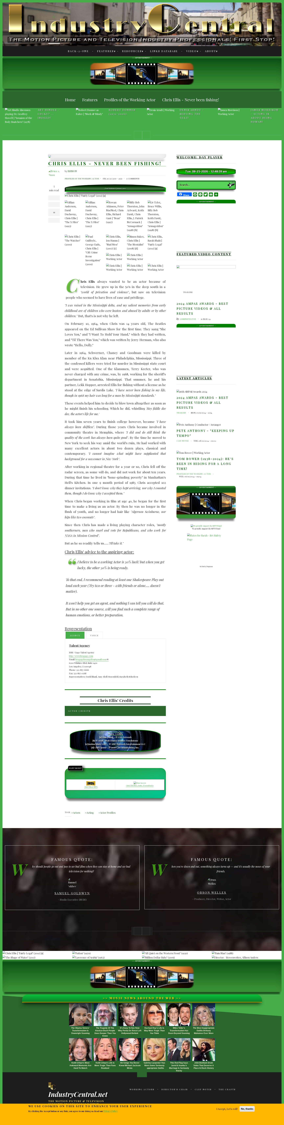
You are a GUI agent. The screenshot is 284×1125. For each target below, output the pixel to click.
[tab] (115, 711)
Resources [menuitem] (130, 51)
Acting (90, 812)
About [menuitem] (208, 51)
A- (54, 17)
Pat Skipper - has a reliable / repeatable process (265, 115)
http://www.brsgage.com (81, 655)
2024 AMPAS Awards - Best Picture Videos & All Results (202, 308)
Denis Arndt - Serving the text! (121, 114)
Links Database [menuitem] (164, 51)
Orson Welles (211, 893)
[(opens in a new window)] (206, 525)
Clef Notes (183, 440)
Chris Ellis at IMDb (90, 787)
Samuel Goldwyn (72, 893)
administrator (188, 319)
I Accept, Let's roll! (226, 1109)
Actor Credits (79, 711)
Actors (76, 812)
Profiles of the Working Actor (82, 178)
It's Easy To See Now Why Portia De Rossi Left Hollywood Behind (129, 1030)
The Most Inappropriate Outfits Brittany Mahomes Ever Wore (203, 1030)
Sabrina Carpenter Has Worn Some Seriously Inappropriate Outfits (154, 1065)
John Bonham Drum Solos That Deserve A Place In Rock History (203, 1065)
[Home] (52, 1086)
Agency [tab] (75, 635)
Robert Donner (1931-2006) (51, 112)
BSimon (72, 171)
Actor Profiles (108, 812)
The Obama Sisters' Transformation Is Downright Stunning (80, 1030)
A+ (54, 25)
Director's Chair (174, 1089)
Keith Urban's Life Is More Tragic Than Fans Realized (105, 1065)
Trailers (187, 292)
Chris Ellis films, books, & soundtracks (140, 785)
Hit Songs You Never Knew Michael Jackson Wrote (130, 1065)
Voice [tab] (94, 635)
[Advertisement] (142, 73)
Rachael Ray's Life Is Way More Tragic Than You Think (154, 1030)
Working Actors (142, 1089)
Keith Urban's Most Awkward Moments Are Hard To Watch (80, 1065)
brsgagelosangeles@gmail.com (90, 659)
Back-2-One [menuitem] (78, 51)
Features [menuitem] (103, 51)
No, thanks (247, 1108)
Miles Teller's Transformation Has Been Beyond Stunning (179, 1030)
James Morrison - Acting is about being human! (194, 115)
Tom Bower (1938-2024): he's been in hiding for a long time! (205, 463)
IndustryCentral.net (77, 1094)
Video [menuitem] (189, 51)
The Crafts (227, 1089)
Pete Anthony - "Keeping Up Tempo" (205, 433)
